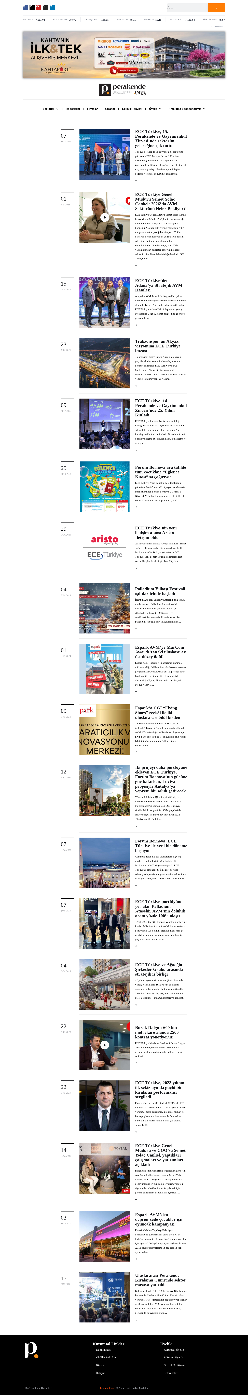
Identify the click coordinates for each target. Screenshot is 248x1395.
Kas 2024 (66, 656)
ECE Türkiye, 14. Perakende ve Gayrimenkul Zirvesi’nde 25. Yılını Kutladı (161, 407)
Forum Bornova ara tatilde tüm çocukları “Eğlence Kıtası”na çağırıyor (160, 472)
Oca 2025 (66, 534)
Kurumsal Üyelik (174, 1349)
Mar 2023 (66, 1223)
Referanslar (170, 1373)
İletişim (100, 1373)
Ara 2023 (66, 1032)
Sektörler (48, 108)
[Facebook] (25, 7)
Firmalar (92, 108)
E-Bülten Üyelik (173, 1357)
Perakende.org (107, 1388)
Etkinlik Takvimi (132, 108)
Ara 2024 (66, 595)
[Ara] (216, 7)
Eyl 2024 (66, 717)
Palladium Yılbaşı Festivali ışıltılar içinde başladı (160, 591)
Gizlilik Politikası (106, 1357)
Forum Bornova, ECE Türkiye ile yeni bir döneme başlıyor (161, 846)
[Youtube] (38, 7)
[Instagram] (45, 7)
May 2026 (66, 141)
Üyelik (153, 108)
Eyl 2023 (66, 1093)
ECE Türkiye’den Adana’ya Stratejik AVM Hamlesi (158, 285)
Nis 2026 (65, 204)
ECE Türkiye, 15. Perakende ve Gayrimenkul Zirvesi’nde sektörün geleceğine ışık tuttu (161, 138)
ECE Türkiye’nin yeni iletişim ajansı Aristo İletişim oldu (156, 533)
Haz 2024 (66, 777)
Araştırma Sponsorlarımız (185, 108)
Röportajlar (73, 108)
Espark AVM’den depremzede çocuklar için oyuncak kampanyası (159, 1219)
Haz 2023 (66, 1156)
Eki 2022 (65, 1284)
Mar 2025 (66, 474)
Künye (100, 1365)
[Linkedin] (52, 7)
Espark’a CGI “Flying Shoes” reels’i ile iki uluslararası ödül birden (157, 713)
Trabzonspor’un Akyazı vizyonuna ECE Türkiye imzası (158, 346)
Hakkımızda (103, 1349)
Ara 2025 (66, 350)
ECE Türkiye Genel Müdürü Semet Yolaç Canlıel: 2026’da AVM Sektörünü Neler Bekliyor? (160, 201)
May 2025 (66, 411)
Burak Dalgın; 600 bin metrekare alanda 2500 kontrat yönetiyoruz (157, 1032)
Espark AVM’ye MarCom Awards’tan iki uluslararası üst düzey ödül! (160, 652)
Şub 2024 (66, 910)
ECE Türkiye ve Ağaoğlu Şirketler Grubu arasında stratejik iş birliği (159, 969)
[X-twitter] (32, 7)
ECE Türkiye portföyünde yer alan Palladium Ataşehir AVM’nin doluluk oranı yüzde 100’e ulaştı (160, 908)
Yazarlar (110, 108)
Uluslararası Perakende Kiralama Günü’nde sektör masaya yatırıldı (160, 1280)
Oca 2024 (66, 971)
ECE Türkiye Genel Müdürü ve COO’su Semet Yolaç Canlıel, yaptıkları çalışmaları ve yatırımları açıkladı (160, 1155)
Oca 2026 (66, 289)
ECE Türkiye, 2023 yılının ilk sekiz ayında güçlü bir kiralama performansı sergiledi (159, 1089)
